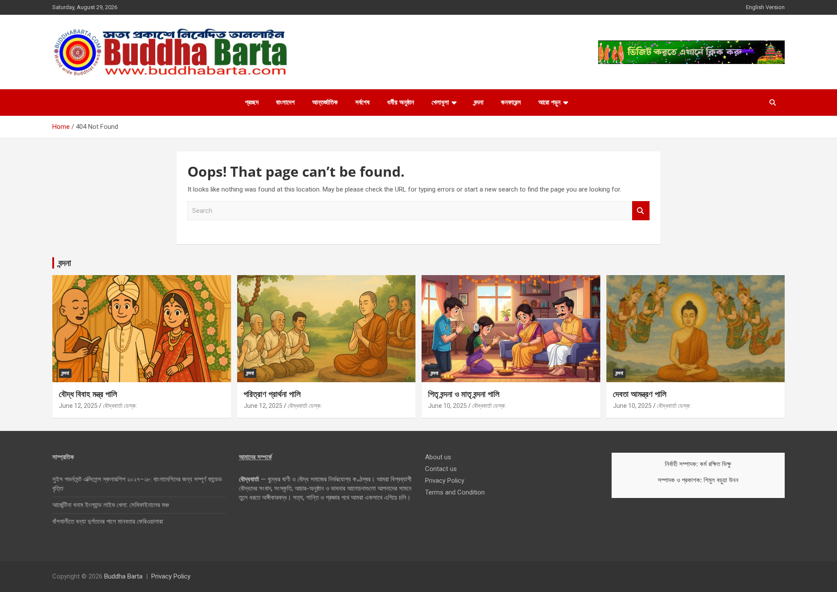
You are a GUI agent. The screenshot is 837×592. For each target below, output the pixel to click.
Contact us (441, 469)
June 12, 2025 (78, 405)
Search (641, 211)
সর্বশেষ (362, 102)
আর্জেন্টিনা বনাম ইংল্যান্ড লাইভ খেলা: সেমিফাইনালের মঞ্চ (110, 505)
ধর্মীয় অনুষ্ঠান (400, 102)
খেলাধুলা (440, 102)
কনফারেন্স (511, 102)
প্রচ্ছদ (252, 102)
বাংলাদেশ (285, 102)
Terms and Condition (455, 492)
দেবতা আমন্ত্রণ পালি (640, 394)
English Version (765, 7)
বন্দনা (478, 102)
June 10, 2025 (447, 405)
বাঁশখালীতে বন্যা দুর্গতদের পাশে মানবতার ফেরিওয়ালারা (107, 521)
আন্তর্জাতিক (325, 102)
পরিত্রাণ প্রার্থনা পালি (272, 394)
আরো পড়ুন (549, 102)
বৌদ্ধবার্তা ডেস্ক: (120, 405)
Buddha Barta (123, 576)
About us (438, 457)
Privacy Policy (444, 480)
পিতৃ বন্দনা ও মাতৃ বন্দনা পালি (464, 394)
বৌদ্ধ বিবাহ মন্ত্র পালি (88, 394)
